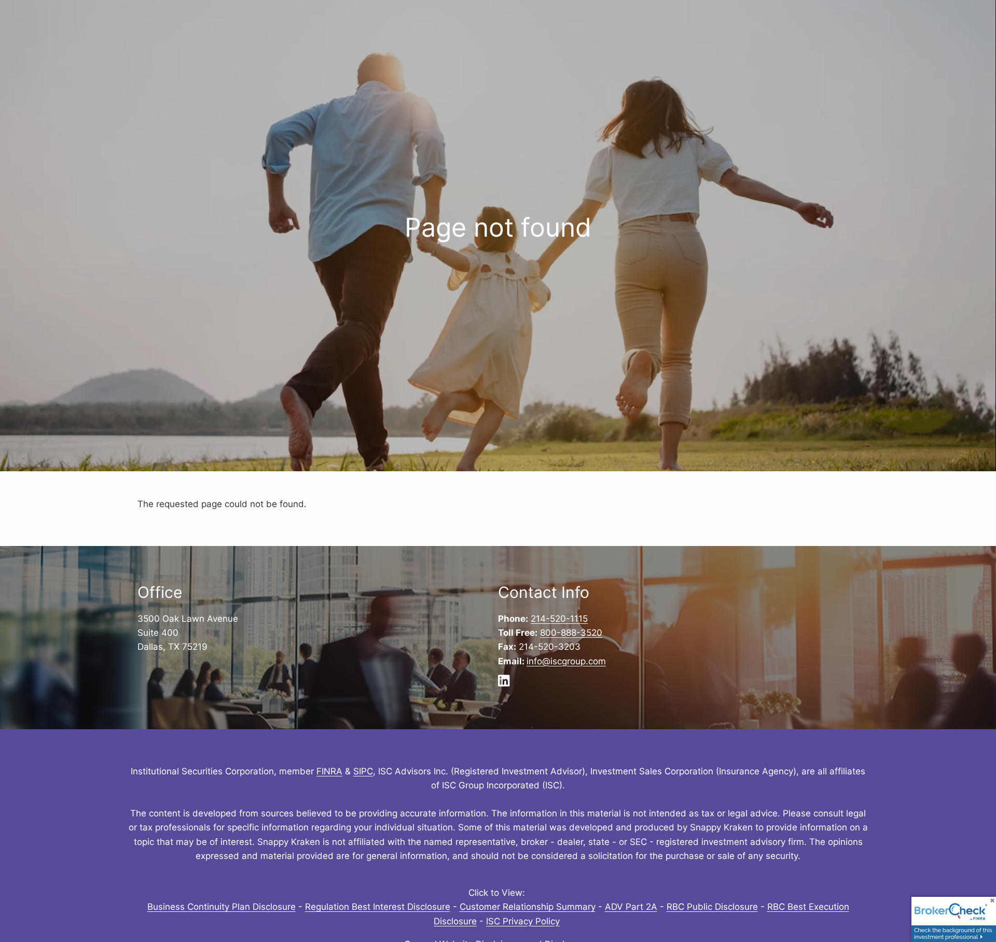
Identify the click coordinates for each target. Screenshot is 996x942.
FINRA (329, 771)
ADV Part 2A (631, 907)
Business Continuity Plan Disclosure (221, 907)
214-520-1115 (559, 618)
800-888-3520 (571, 632)
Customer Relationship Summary (528, 907)
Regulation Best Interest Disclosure (377, 907)
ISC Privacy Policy (523, 921)
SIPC (363, 771)
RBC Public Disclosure (712, 907)
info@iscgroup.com (566, 661)
